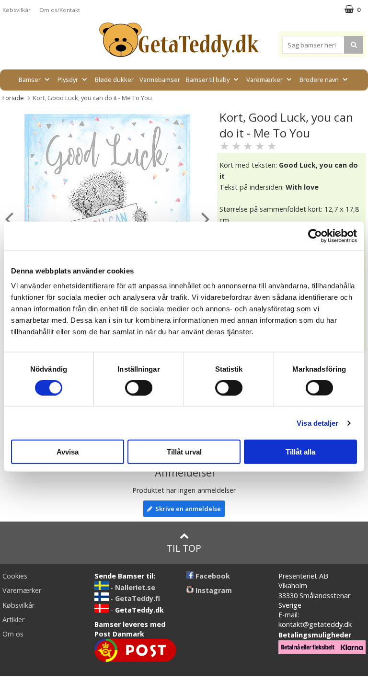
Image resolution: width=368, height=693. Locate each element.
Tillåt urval (184, 452)
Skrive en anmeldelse (186, 508)
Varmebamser (159, 79)
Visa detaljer (317, 423)
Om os (12, 633)
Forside (13, 97)
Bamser (30, 79)
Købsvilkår (16, 9)
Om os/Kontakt (59, 9)
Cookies (14, 575)
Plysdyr (68, 79)
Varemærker (264, 79)
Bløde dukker (114, 79)
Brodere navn (319, 79)
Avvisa (68, 452)
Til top (184, 548)
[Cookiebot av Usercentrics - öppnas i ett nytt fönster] (315, 235)
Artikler (13, 619)
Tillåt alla (300, 452)
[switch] (138, 387)
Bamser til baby (208, 79)
